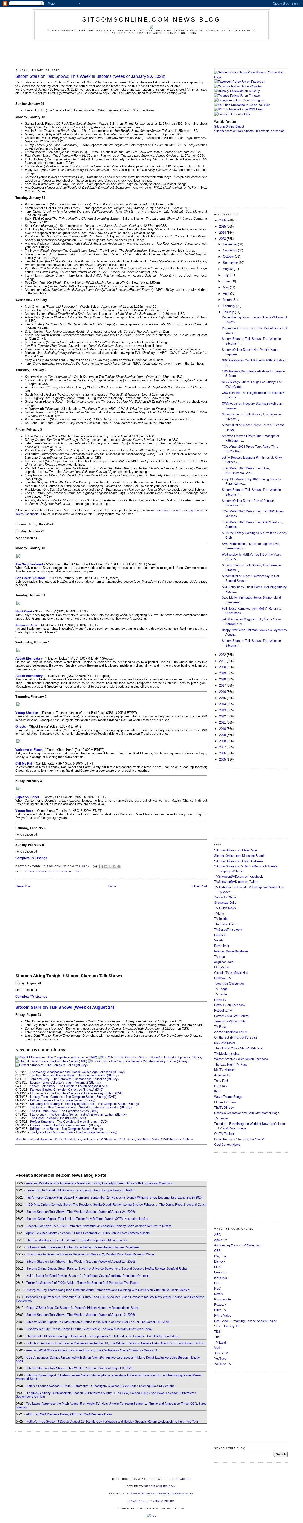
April (226, 293)
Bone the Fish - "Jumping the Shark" (239, 1139)
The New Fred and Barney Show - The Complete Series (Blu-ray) (74, 1075)
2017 (223, 685)
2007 (223, 747)
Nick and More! (224, 1043)
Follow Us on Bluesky (245, 91)
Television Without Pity (230, 1021)
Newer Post (23, 886)
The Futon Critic (225, 924)
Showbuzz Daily (225, 902)
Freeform (220, 1272)
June (227, 281)
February (229, 306)
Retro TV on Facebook (229, 1005)
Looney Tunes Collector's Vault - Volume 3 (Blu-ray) (65, 1125)
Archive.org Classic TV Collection (237, 1245)
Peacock (220, 1304)
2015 (223, 698)
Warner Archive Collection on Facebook (241, 1059)
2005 (223, 759)
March (227, 299)
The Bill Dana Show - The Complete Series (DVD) (64, 1111)
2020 (223, 667)
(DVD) (99, 1089)
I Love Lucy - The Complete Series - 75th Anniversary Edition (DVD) (76, 1093)
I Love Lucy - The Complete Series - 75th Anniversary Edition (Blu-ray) (78, 1114)
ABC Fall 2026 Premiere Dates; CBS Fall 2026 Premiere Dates (69, 1414)
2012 (223, 716)
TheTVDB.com (224, 1107)
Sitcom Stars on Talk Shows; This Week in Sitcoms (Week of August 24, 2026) (80, 1211)
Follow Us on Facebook (248, 81)
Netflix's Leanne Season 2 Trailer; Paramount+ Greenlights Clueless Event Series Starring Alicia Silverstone (100, 1386)
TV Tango (220, 989)
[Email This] (101, 866)
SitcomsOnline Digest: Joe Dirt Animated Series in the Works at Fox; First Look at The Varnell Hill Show (97, 1322)
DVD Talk (220, 1086)
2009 (223, 735)
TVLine (219, 913)
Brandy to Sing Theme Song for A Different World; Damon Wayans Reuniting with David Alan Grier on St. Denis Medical (108, 1290)
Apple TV (220, 1240)
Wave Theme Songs (228, 1097)
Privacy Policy (140, 1501)
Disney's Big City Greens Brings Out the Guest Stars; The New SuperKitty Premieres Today (89, 1329)
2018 (223, 679)
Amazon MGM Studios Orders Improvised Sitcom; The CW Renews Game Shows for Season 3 (91, 1350)
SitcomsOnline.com (159, 1486)
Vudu (217, 1348)
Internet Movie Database (231, 951)
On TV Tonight (224, 1133)
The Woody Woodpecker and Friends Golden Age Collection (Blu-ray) (77, 1072)
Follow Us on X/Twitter (246, 86)
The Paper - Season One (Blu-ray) (53, 1118)
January (229, 312)
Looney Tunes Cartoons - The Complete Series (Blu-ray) (68, 1097)
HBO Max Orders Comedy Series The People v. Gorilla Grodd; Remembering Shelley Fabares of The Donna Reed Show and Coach (116, 1204)
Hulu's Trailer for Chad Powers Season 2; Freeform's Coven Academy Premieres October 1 (88, 1275)
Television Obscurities (229, 983)
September (231, 262)
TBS (217, 1331)
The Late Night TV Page (230, 1064)
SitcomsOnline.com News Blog (151, 19)
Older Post (199, 886)
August (228, 269)
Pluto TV (220, 1310)
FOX (217, 1267)
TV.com (219, 956)
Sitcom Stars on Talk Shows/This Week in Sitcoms (249, 131)
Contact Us (241, 114)
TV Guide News (225, 908)
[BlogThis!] (105, 866)
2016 (223, 691)
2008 (223, 741)
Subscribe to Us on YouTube (250, 105)
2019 (223, 673)
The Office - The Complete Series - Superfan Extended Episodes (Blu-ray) (81, 1107)
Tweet (19, 514)
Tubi (217, 1337)
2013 (223, 710)
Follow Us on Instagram (249, 100)
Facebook (31, 514)
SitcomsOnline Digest (229, 126)
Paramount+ (222, 1299)
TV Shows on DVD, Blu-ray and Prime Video (129, 1139)
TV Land (220, 1342)
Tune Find (221, 1080)
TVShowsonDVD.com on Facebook (238, 876)
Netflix (218, 1294)
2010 (223, 728)
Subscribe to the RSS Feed (244, 109)
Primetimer (221, 946)
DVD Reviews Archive (178, 1139)
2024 (223, 232)
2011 (223, 722)
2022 (223, 655)
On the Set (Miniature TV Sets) (235, 1037)
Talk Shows (37, 871)
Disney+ (220, 1261)
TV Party (220, 1026)
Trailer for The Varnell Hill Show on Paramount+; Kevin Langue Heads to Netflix (80, 1190)
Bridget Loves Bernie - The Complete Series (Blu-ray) (66, 1129)
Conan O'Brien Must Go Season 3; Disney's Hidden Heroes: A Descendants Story (82, 1307)
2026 (223, 220)
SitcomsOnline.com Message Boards (239, 855)
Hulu (217, 1283)
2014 (223, 704)
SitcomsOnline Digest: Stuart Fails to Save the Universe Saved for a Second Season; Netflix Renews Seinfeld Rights (106, 1268)
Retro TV (220, 1000)
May (226, 287)
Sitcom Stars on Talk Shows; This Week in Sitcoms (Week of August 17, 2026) (80, 1261)
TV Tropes (221, 1118)
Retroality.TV (223, 1010)
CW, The (220, 1256)
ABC (217, 1234)
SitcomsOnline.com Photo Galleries (238, 861)
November (230, 250)
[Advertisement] (151, 53)
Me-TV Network (225, 1070)
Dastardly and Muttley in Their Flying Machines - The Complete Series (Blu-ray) (84, 1104)
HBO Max (221, 1278)
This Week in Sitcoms (64, 871)
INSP (218, 1091)
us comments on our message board (177, 510)
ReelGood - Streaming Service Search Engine (245, 1321)
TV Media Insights (226, 1053)
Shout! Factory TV (227, 1326)
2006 (223, 753)
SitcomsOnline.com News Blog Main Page (159, 1493)
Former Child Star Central (231, 1016)
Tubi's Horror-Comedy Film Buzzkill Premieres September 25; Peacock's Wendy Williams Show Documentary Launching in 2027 (114, 1197)
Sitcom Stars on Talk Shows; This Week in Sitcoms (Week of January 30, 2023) (90, 76)
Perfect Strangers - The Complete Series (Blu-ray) (64, 1121)
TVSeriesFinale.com (228, 929)
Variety (219, 940)
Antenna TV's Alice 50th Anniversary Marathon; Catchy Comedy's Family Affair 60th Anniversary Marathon (99, 1183)
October (229, 256)
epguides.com (223, 962)
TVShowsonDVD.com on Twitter (236, 882)
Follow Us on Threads (245, 95)
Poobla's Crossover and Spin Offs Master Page (246, 1113)
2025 (223, 226)
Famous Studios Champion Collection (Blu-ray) (62, 1089)
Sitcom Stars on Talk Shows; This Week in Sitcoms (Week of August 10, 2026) (80, 1315)
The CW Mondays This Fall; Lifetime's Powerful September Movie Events (76, 1240)
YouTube (220, 1358)
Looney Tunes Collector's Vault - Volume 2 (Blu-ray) (65, 1082)
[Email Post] (95, 866)
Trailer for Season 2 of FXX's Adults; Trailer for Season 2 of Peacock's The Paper (82, 1283)
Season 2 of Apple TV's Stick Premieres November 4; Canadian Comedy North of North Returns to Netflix (98, 1226)
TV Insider (221, 919)
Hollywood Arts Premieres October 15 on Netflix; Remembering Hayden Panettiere (82, 1247)
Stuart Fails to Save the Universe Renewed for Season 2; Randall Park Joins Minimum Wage (90, 1254)
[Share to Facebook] (114, 866)
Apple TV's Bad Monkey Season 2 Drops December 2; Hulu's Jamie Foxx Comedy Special (88, 1233)
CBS (217, 1251)
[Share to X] (110, 866)
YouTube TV (222, 1364)
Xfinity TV (221, 1353)
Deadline (220, 935)
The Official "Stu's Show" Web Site (238, 1048)
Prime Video (222, 1315)
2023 (223, 239)
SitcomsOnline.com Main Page (235, 850)
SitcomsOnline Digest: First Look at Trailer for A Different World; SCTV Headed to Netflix (87, 1219)
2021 (223, 661)
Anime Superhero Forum (231, 1032)
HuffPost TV (222, 978)
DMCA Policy (165, 1501)
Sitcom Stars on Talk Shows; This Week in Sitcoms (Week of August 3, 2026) (79, 1368)
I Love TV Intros (225, 1102)
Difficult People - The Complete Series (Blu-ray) (62, 1100)
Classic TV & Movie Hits (231, 973)
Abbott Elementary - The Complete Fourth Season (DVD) (68, 1086)
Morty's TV (221, 967)
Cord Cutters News (227, 1144)
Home (112, 886)
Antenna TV (222, 1075)
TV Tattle (220, 994)
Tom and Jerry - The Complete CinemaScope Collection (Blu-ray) (74, 1079)
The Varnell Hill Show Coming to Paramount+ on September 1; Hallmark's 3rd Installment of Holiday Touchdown (102, 1336)
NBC (217, 1288)
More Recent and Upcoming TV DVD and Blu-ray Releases (55, 1139)
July (226, 275)
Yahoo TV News (225, 897)
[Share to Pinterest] (119, 866)
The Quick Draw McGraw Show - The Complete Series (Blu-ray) (73, 1132)
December (230, 244)
